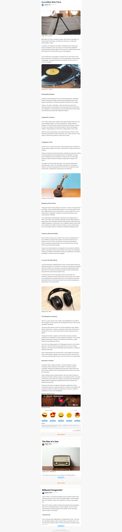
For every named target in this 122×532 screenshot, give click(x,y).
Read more (61, 477)
